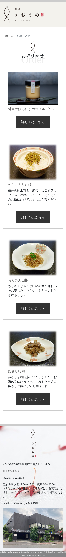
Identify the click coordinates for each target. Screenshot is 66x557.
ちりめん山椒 (18, 280)
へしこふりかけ (20, 184)
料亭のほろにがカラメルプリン (31, 109)
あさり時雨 (16, 371)
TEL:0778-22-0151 (13, 470)
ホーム (9, 35)
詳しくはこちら (33, 122)
